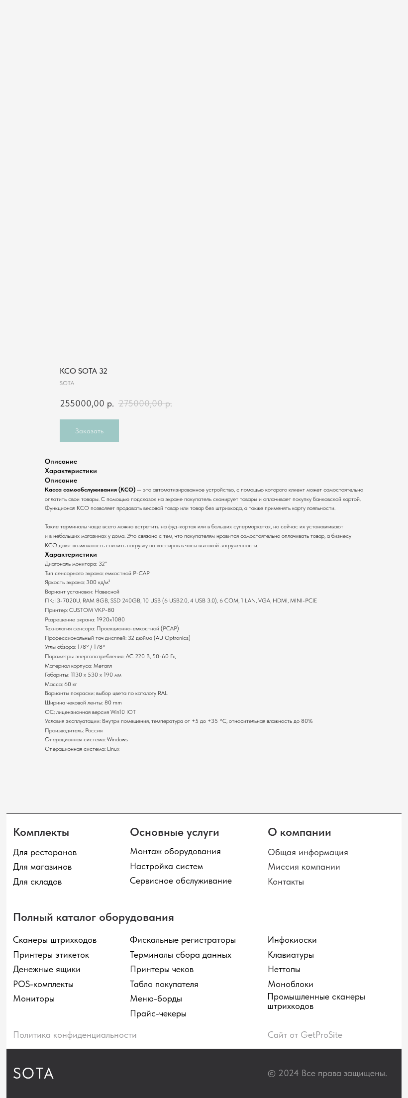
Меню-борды (156, 998)
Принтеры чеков (162, 969)
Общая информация (308, 852)
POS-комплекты (43, 984)
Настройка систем (166, 866)
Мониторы (34, 998)
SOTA (34, 1073)
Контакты (286, 881)
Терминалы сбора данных (180, 954)
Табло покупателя (164, 984)
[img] (41, 16)
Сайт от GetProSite (305, 1034)
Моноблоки (290, 984)
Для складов (37, 881)
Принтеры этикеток (51, 954)
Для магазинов (42, 866)
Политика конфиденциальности (75, 1034)
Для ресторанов (45, 852)
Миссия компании (304, 866)
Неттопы (284, 969)
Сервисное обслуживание (181, 880)
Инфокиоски (292, 939)
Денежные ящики (47, 969)
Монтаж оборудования (175, 851)
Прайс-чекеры (158, 1013)
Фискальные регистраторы (183, 939)
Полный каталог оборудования (93, 917)
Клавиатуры (291, 954)
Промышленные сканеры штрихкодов (316, 1001)
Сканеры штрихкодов (55, 939)
